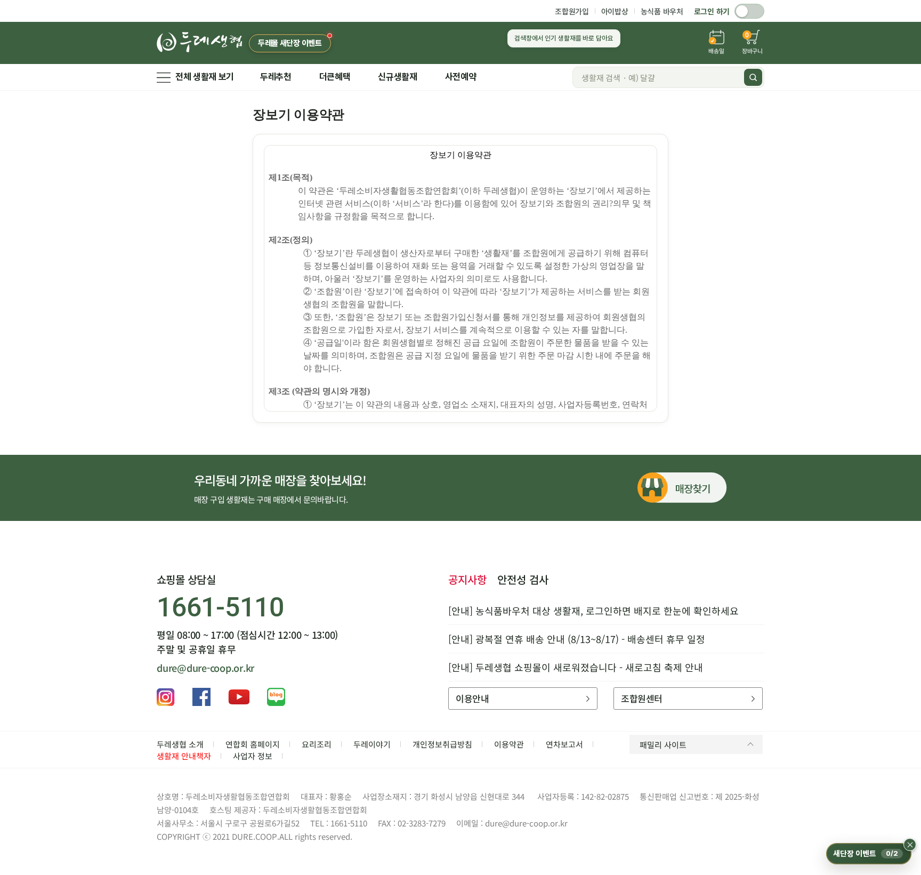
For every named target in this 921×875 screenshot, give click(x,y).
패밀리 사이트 (663, 744)
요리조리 (317, 744)
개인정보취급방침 (442, 744)
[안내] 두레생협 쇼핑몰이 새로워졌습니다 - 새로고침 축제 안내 (575, 667)
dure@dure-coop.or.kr (205, 668)
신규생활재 (397, 76)
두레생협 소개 (180, 744)
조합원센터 (641, 698)
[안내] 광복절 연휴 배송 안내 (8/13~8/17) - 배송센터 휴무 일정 (576, 639)
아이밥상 (614, 11)
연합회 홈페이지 (252, 744)
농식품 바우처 (662, 11)
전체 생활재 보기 (204, 76)
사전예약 (460, 76)
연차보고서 (564, 744)
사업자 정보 (252, 755)
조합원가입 (572, 11)
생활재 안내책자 (184, 755)
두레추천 (276, 76)
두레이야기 (372, 744)
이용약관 (509, 744)
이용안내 (472, 698)
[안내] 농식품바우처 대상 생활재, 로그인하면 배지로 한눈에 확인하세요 (593, 610)
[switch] (749, 11)
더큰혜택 (335, 76)
